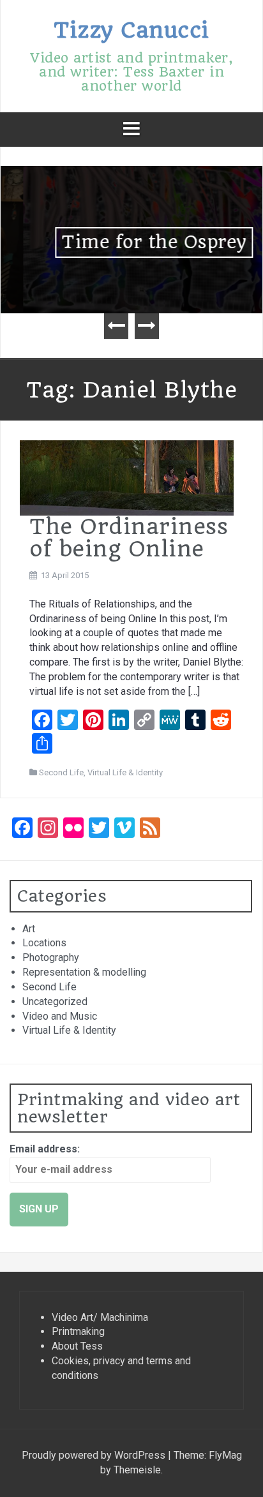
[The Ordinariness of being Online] (127, 477)
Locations (44, 943)
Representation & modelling (84, 972)
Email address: (45, 1149)
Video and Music (59, 1016)
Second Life (61, 772)
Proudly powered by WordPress (95, 1455)
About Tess (77, 1346)
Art (28, 929)
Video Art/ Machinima (100, 1317)
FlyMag (225, 1455)
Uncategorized (54, 1001)
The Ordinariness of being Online (128, 538)
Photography (50, 957)
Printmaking (78, 1331)
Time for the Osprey (131, 242)
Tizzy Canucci (131, 30)
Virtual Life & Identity (125, 772)
